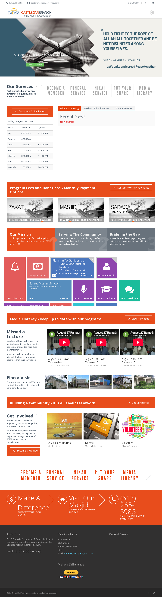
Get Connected (140, 402)
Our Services (20, 86)
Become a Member (27, 450)
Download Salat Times (32, 111)
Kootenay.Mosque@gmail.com (45, 2)
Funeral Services (124, 108)
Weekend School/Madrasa (97, 108)
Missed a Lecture (16, 334)
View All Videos (140, 318)
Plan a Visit (18, 378)
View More (69, 121)
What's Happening (69, 108)
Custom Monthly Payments (133, 187)
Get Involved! (35, 64)
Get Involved (20, 416)
